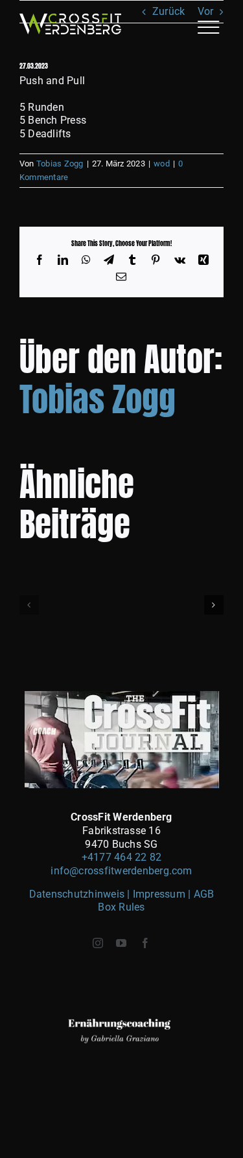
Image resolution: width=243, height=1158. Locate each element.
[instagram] (98, 943)
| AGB (201, 894)
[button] (29, 605)
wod (162, 163)
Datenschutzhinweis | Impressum (108, 894)
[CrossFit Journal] (122, 696)
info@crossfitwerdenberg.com (121, 871)
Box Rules (121, 907)
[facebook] (145, 943)
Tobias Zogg (60, 163)
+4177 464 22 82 (122, 857)
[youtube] (121, 943)
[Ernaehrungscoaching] (122, 985)
